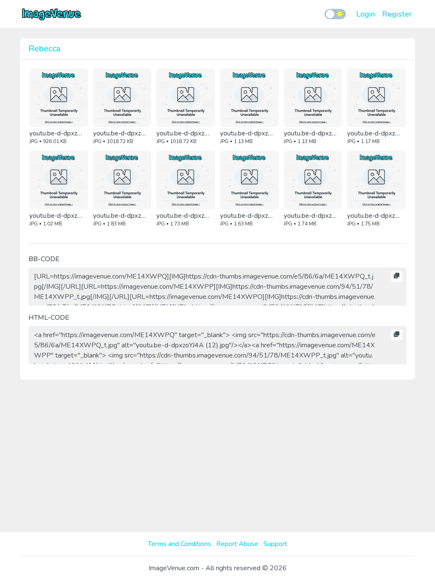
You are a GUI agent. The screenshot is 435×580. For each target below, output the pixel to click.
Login (365, 14)
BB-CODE (43, 259)
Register (397, 14)
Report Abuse (237, 544)
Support (275, 544)
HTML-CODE (48, 317)
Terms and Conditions (179, 544)
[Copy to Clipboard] (396, 276)
